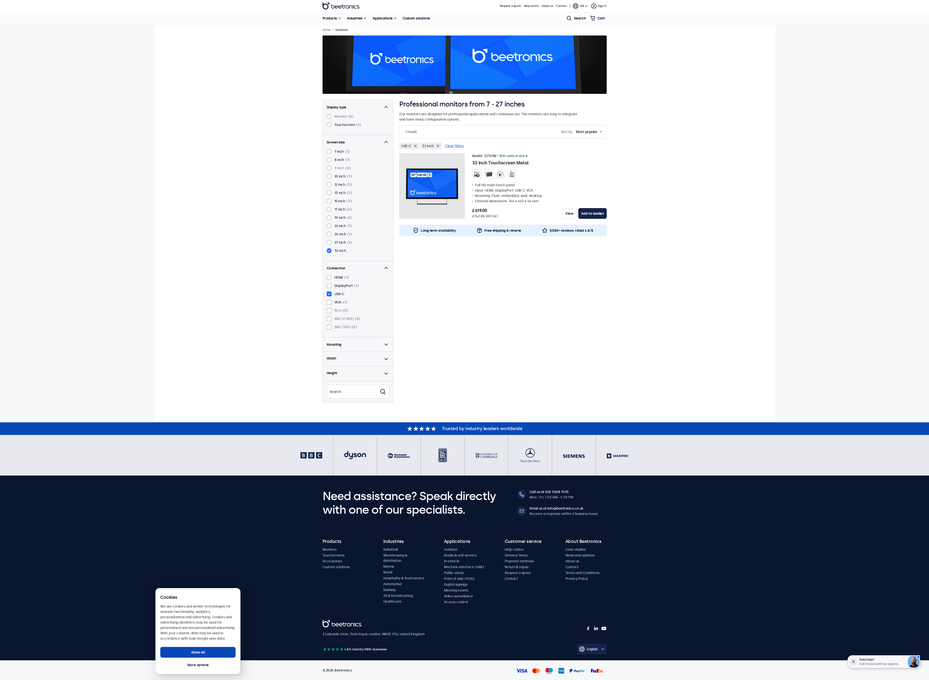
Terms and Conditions (582, 572)
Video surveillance (458, 596)
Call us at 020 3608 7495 (549, 492)
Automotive (392, 584)
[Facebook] (588, 628)
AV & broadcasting (398, 595)
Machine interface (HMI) (464, 567)
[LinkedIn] (596, 628)
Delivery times (516, 555)
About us (547, 6)
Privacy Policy (576, 578)
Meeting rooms (456, 590)
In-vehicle (452, 561)
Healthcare (392, 601)
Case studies (575, 549)
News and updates (580, 555)
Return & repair (517, 567)
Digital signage (456, 584)
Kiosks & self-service (460, 555)
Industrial (390, 549)
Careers (572, 567)
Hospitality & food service (404, 578)
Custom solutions (416, 18)
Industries (354, 18)
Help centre (531, 6)
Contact (561, 6)
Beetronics (341, 6)
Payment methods (519, 561)
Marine (388, 566)
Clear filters (454, 146)
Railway (389, 590)
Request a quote (510, 6)
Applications (382, 18)
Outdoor (451, 549)
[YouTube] (604, 628)
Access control (456, 602)
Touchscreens (334, 555)
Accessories (332, 561)
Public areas (454, 572)
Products (330, 18)
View (569, 213)
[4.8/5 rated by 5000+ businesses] (333, 649)
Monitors (330, 549)
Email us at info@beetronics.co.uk (556, 508)
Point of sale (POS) (459, 578)
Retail (387, 572)
